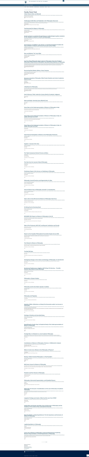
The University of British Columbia (26, 2)
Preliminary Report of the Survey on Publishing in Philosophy (39, 171)
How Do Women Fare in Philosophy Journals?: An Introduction (39, 189)
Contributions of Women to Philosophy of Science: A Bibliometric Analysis (42, 343)
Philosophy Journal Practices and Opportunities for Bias (38, 180)
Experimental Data (26, 38)
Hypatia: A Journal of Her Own (31, 143)
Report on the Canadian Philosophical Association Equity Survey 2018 (41, 233)
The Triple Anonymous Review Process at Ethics (36, 153)
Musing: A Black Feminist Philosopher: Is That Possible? (38, 356)
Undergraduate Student (26, 136)
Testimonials (25, 30)
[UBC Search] (63, 1)
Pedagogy (48, 29)
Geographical (46, 108)
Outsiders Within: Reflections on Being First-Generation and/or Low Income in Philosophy (43, 305)
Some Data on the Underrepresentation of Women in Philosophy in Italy (41, 107)
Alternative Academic (26, 63)
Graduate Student (53, 63)
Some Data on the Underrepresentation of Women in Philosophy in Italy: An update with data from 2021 (42, 126)
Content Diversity (29, 54)
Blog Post (25, 208)
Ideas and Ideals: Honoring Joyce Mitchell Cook (36, 100)
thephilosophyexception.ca (29, 447)
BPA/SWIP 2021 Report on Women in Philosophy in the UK (38, 216)
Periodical (54, 154)
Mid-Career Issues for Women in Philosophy (35, 364)
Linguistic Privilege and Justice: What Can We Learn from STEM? (40, 398)
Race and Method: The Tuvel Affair (32, 53)
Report (53, 108)
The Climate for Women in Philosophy (33, 243)
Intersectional (36, 29)
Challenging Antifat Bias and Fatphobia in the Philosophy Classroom (41, 20)
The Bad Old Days (28, 251)
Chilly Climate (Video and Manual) (32, 14)
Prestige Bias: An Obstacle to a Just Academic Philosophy (38, 333)
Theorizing (28, 30)
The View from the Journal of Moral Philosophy (35, 162)
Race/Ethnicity (25, 55)
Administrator (25, 15)
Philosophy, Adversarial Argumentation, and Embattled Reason (39, 380)
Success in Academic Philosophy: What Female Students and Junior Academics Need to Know (44, 79)
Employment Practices (36, 15)
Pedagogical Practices (44, 29)
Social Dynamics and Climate (59, 15)
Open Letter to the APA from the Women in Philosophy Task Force (40, 198)
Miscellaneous (54, 15)
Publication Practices (58, 38)
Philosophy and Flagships (30, 295)
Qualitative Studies (49, 95)
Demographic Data (26, 108)
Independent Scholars (57, 63)
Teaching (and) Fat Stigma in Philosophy (34, 28)
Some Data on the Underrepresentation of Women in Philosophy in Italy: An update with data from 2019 (42, 116)
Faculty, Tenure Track (48, 15)
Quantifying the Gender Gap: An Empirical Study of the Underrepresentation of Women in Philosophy (43, 325)
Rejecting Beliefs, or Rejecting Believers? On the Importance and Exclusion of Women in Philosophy (43, 415)
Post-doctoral (57, 154)
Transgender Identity (32, 55)
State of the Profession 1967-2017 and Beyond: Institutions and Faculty (41, 225)
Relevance (25, 271)
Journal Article (40, 29)
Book (24, 95)
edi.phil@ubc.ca (27, 448)
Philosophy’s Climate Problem (31, 278)
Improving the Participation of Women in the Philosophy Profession (40, 134)
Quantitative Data (53, 95)
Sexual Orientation (45, 252)
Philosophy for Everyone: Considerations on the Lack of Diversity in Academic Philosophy (43, 389)
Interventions (43, 38)
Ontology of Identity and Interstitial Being (34, 315)
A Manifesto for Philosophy (31, 86)
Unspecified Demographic (44, 399)
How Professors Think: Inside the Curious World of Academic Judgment (42, 94)
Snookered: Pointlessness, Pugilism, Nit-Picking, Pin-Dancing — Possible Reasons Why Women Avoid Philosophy (42, 269)
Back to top (25, 449)
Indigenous (54, 316)
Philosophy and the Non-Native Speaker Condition (36, 286)
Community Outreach (31, 63)
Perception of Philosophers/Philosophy (53, 29)
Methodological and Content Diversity (52, 38)
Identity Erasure (40, 54)
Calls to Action (28, 15)
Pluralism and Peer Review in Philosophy (34, 372)
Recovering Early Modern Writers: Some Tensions (36, 70)
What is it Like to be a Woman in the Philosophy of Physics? (39, 349)
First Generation (45, 306)
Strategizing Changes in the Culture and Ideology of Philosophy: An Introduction (44, 259)
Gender (51, 15)
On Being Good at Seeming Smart (32, 207)
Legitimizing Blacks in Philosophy (32, 424)
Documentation (32, 15)
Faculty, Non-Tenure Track (42, 15)
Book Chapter (25, 344)
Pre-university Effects (26, 435)
